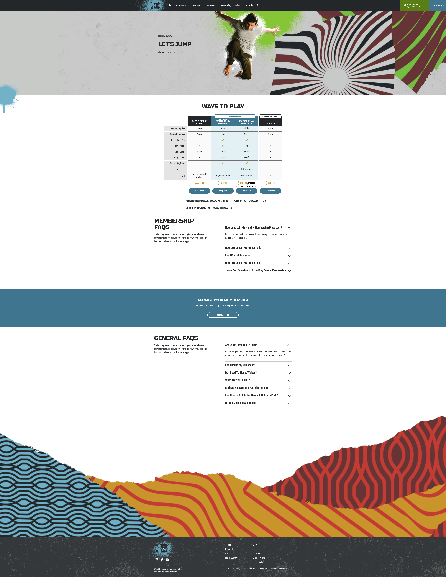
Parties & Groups (195, 5)
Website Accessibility (278, 569)
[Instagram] (157, 559)
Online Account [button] (223, 315)
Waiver (255, 545)
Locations (256, 549)
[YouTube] (167, 559)
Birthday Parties (259, 558)
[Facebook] (162, 559)
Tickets (169, 5)
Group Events (258, 562)
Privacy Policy (234, 569)
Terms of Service (248, 569)
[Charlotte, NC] (155, 5)
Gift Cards (228, 554)
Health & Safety (225, 5)
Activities (210, 5)
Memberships (181, 5)
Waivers (238, 5)
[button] (414, 5)
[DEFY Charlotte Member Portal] (257, 5)
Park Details (248, 5)
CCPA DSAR (262, 569)
